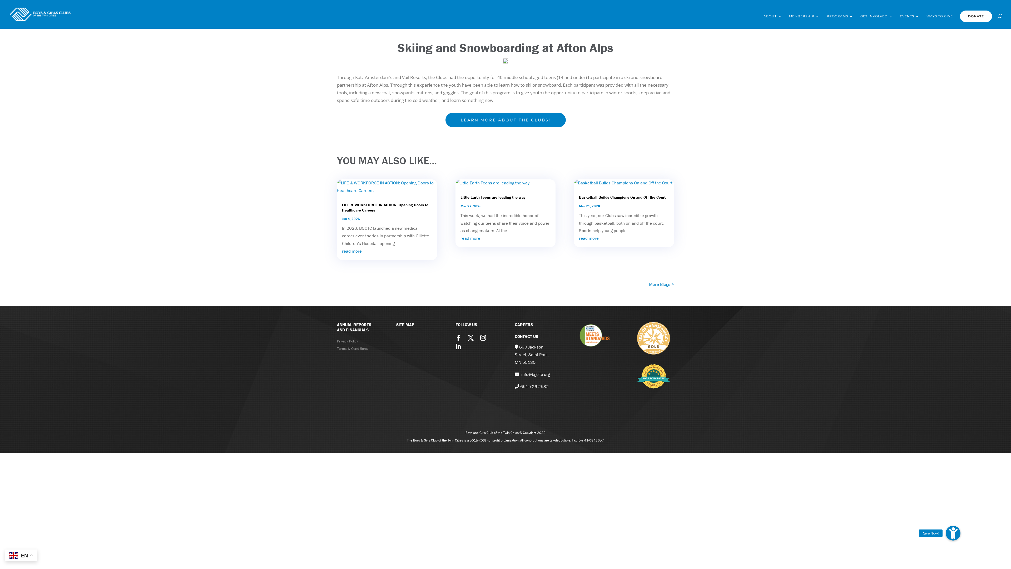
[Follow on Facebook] (458, 338)
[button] (953, 533)
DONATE (976, 16)
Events (907, 16)
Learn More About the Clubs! (506, 119)
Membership (801, 16)
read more (352, 251)
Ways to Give (939, 16)
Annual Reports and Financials (354, 327)
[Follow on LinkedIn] (458, 347)
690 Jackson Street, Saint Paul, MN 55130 (532, 354)
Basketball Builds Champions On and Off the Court (622, 197)
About (770, 16)
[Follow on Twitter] (471, 338)
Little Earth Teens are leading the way (493, 197)
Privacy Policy (347, 341)
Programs (837, 16)
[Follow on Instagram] (483, 338)
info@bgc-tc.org (535, 374)
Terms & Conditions (352, 348)
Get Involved (874, 16)
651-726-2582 (534, 386)
